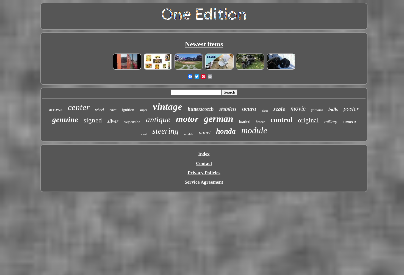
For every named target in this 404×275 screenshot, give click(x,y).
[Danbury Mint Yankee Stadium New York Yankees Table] (188, 68)
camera (349, 121)
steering (165, 130)
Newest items (204, 44)
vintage (167, 106)
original (308, 120)
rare (113, 110)
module (254, 130)
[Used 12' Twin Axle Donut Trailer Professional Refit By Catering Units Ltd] (127, 68)
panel (205, 132)
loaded (244, 121)
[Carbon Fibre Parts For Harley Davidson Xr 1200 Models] (250, 68)
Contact (204, 163)
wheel (99, 110)
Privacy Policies (204, 172)
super (143, 110)
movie (298, 108)
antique (158, 119)
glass (265, 110)
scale (279, 109)
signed (93, 120)
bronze (260, 122)
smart (144, 134)
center (79, 107)
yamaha (317, 110)
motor (187, 119)
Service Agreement (204, 182)
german (218, 119)
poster (351, 108)
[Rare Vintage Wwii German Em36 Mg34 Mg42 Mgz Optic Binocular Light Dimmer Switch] (281, 68)
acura (249, 108)
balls (333, 109)
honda (226, 131)
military (330, 121)
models (188, 134)
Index (204, 154)
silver (112, 121)
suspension (132, 122)
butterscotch (201, 109)
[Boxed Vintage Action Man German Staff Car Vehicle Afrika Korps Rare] (158, 68)
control (281, 120)
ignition (128, 110)
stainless (228, 108)
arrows (55, 109)
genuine (65, 119)
